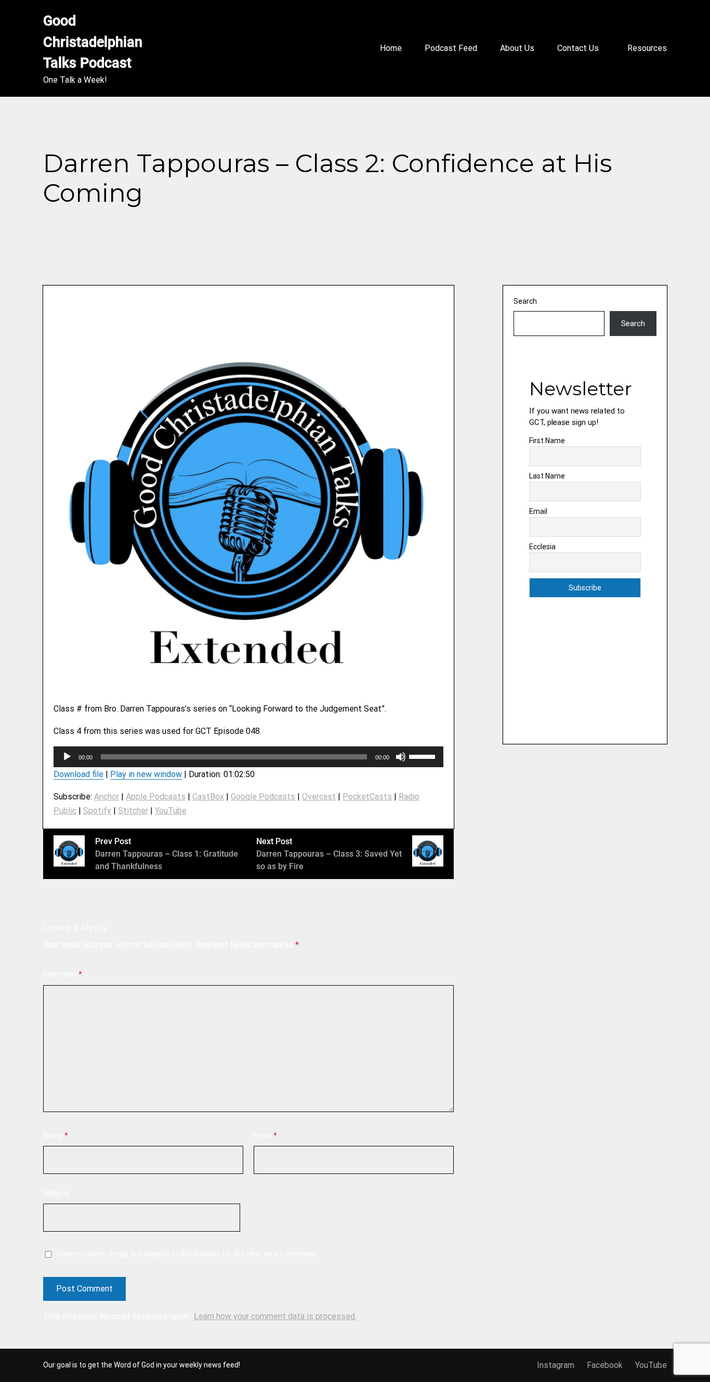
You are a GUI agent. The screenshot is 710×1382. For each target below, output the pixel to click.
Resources (647, 48)
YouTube (171, 811)
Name (55, 1135)
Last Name (547, 476)
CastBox (208, 797)
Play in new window (146, 774)
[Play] (67, 757)
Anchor (106, 797)
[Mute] (401, 757)
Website (56, 1193)
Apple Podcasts (156, 797)
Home (391, 48)
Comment (62, 974)
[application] (248, 756)
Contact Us (578, 48)
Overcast (319, 797)
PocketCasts (367, 797)
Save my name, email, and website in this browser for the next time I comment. (187, 1254)
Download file (78, 774)
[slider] (423, 755)
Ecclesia (542, 547)
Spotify (97, 811)
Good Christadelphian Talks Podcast (94, 41)
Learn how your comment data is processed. (275, 1316)
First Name (547, 440)
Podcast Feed (451, 48)
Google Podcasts (263, 797)
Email (265, 1135)
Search (525, 301)
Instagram (555, 1365)
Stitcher (133, 811)
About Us (517, 48)
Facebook (605, 1365)
